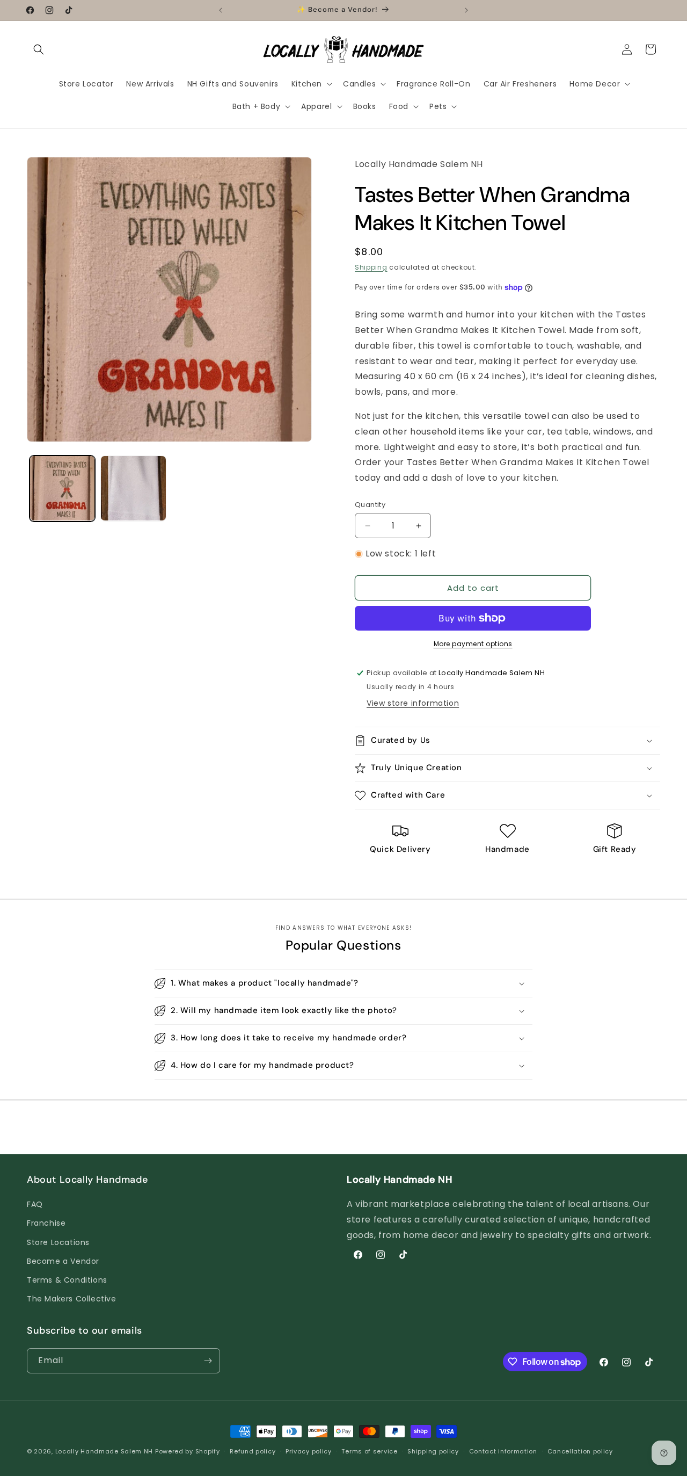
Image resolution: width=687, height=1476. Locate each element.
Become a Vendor (63, 1261)
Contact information (503, 1451)
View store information (413, 703)
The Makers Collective (71, 1298)
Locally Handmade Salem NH (104, 1451)
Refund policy (252, 1451)
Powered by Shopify (187, 1451)
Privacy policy (309, 1451)
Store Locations (58, 1242)
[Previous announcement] (220, 10)
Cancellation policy (580, 1451)
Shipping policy (433, 1451)
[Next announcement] (466, 10)
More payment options (473, 643)
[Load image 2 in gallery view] (133, 488)
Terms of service (369, 1451)
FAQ (35, 1204)
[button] (38, 49)
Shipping (371, 267)
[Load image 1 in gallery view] (62, 488)
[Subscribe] (208, 1360)
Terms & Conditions (67, 1280)
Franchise (46, 1223)
